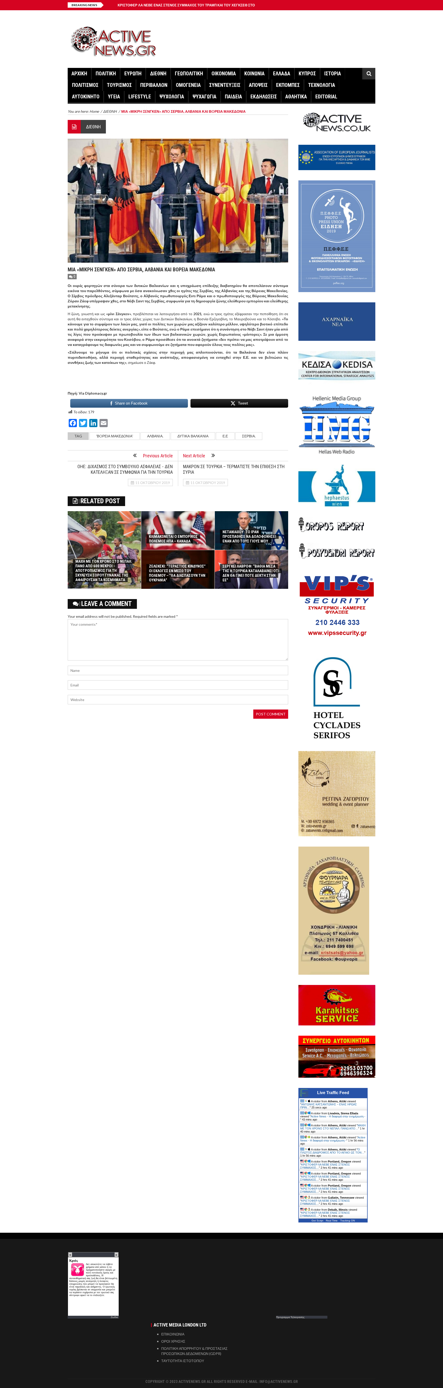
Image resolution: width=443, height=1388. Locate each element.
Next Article (194, 455)
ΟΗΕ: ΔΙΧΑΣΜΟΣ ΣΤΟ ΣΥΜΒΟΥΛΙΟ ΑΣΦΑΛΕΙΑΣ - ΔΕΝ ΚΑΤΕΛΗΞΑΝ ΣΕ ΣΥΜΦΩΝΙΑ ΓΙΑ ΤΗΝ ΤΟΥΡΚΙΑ (125, 469)
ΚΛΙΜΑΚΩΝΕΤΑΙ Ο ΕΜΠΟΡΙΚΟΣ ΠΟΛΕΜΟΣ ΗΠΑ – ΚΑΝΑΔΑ (173, 538)
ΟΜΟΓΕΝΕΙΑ (188, 85)
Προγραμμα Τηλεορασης (290, 1317)
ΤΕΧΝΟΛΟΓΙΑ (321, 85)
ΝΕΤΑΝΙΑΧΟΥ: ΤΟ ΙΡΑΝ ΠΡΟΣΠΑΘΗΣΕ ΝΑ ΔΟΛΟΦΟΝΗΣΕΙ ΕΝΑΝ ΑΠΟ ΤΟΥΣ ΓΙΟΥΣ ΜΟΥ (249, 536)
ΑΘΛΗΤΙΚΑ (296, 97)
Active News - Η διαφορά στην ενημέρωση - (338, 1116)
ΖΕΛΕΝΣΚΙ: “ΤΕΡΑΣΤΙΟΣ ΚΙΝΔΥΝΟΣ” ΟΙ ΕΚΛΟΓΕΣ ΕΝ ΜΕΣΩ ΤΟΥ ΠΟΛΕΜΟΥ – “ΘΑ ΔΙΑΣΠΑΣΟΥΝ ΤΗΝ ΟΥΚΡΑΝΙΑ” (177, 573)
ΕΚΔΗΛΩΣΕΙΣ (263, 97)
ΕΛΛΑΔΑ (281, 73)
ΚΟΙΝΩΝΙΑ (254, 73)
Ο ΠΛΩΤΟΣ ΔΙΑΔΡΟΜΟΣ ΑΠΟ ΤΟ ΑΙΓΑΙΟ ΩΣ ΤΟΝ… (332, 1151)
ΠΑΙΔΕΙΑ (233, 97)
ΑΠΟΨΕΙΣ (258, 85)
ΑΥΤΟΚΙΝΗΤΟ (85, 97)
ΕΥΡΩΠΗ (133, 73)
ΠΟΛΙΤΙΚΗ (106, 73)
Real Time (332, 1220)
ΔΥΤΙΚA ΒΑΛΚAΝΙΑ (192, 436)
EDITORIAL (326, 97)
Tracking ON (347, 1220)
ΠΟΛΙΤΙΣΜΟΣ (85, 85)
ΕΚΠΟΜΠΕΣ (288, 85)
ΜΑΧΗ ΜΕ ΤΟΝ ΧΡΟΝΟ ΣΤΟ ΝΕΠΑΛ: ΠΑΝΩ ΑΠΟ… (333, 1127)
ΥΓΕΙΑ (114, 97)
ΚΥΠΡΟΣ (307, 73)
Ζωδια (114, 1317)
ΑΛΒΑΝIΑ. (155, 436)
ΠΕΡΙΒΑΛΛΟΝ (153, 85)
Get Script (317, 1220)
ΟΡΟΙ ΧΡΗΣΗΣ (173, 1341)
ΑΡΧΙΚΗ (79, 73)
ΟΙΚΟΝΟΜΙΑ (224, 73)
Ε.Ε (225, 436)
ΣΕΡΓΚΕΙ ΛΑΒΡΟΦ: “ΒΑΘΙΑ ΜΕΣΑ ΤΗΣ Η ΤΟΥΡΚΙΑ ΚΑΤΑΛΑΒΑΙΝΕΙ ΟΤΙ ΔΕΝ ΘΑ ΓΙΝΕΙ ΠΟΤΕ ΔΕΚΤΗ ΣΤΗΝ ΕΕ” (251, 573)
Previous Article (158, 455)
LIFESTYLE (139, 97)
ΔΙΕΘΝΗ (158, 73)
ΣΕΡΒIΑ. (249, 436)
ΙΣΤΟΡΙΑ (332, 73)
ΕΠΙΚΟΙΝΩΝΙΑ (172, 1334)
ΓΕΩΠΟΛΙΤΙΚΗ (189, 73)
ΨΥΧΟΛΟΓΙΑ (171, 97)
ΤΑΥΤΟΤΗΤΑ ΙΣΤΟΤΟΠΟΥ (182, 1361)
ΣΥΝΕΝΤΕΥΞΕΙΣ (224, 85)
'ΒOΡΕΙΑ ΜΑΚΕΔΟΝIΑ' (114, 436)
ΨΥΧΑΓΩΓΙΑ (204, 97)
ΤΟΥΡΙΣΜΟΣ (119, 85)
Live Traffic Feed (333, 1093)
